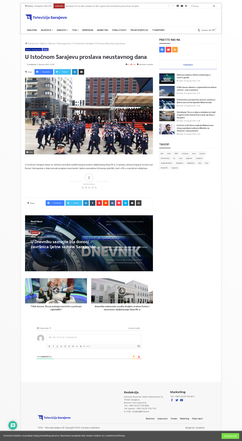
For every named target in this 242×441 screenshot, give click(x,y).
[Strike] (61, 346)
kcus (194, 153)
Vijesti (43, 43)
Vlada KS (164, 168)
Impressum (87, 30)
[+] (88, 346)
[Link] (81, 346)
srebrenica (191, 163)
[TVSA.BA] (46, 17)
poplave (189, 158)
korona (202, 153)
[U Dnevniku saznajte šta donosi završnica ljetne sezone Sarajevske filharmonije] (167, 103)
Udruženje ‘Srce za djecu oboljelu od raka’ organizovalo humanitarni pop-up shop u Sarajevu (65, 244)
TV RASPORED (158, 30)
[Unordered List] (69, 346)
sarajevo (199, 158)
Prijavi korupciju (139, 30)
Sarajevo (61, 30)
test (199, 163)
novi (180, 158)
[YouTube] (182, 5)
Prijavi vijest (197, 418)
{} (84, 346)
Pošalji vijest (119, 30)
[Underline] (57, 346)
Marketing (102, 30)
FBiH (176, 153)
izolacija (185, 153)
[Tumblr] (92, 203)
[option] (89, 243)
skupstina (179, 163)
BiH (162, 153)
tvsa (206, 163)
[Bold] (49, 346)
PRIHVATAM (230, 436)
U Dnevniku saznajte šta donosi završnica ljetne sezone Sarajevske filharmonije (196, 101)
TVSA (74, 30)
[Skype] (125, 203)
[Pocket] (119, 203)
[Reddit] (106, 203)
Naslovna (32, 30)
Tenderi (173, 418)
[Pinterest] (99, 203)
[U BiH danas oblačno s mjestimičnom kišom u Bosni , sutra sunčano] (167, 91)
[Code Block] (77, 346)
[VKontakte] (112, 203)
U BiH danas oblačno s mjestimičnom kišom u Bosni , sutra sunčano (197, 88)
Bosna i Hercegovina (60, 43)
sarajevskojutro (166, 163)
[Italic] (53, 346)
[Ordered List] (65, 346)
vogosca (174, 168)
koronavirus (165, 158)
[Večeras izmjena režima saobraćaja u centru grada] (167, 78)
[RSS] (186, 5)
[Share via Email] (81, 72)
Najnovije (46, 30)
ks (174, 158)
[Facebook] (178, 5)
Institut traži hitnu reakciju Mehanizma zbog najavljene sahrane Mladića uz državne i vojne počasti (105, 6)
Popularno (188, 64)
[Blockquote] (73, 346)
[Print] (138, 203)
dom (169, 153)
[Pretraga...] (214, 5)
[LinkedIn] (75, 72)
